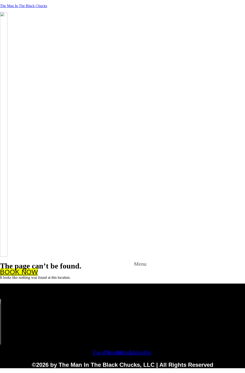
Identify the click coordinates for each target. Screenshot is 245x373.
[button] (145, 263)
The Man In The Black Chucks (23, 6)
